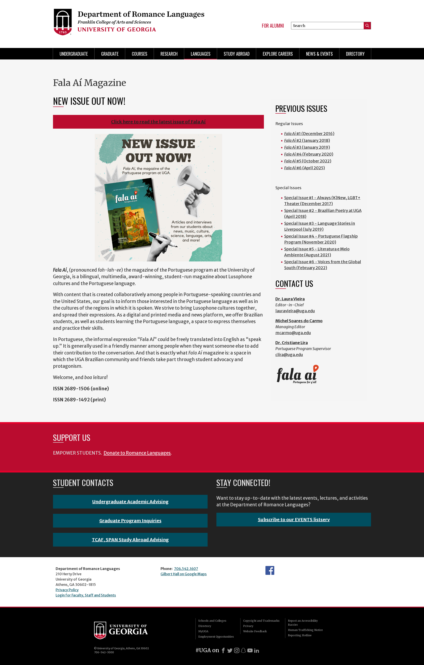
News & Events (319, 53)
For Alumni (273, 26)
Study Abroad (237, 53)
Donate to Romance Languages (137, 453)
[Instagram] (236, 650)
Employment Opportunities (216, 636)
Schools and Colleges (212, 620)
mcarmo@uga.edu (293, 332)
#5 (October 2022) (307, 161)
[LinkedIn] (256, 650)
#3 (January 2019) (307, 147)
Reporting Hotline (300, 635)
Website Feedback (255, 631)
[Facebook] (223, 650)
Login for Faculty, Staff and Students (86, 595)
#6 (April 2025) (304, 167)
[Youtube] (250, 650)
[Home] (128, 22)
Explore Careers (278, 53)
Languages (200, 53)
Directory (355, 53)
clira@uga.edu (289, 354)
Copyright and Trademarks (261, 620)
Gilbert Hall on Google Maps (184, 574)
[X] (230, 650)
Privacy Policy (67, 590)
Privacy (248, 626)
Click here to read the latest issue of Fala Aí (158, 121)
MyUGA (203, 631)
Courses (139, 53)
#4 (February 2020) (308, 154)
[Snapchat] (243, 650)
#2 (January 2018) (307, 140)
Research (169, 53)
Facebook (269, 570)
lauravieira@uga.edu (295, 310)
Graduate (110, 53)
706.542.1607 (186, 568)
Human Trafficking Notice (305, 630)
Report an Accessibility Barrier (303, 622)
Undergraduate (74, 53)
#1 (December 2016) (309, 133)
